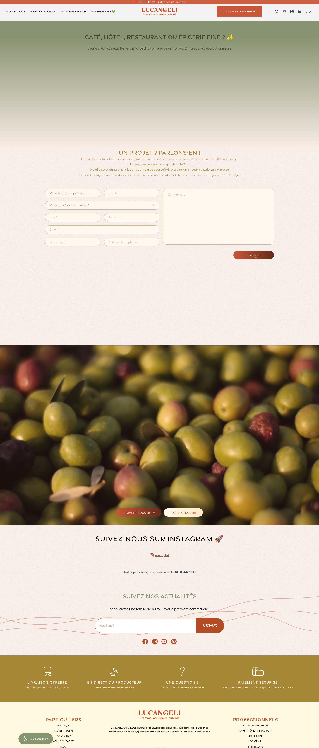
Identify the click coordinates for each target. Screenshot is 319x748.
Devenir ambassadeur (255, 725)
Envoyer (254, 255)
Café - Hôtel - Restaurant (255, 730)
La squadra (63, 736)
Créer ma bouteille (139, 512)
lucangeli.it (162, 555)
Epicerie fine (255, 736)
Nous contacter (183, 512)
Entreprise (255, 741)
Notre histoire (63, 730)
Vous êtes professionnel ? (239, 11)
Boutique (63, 725)
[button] (15, 11)
